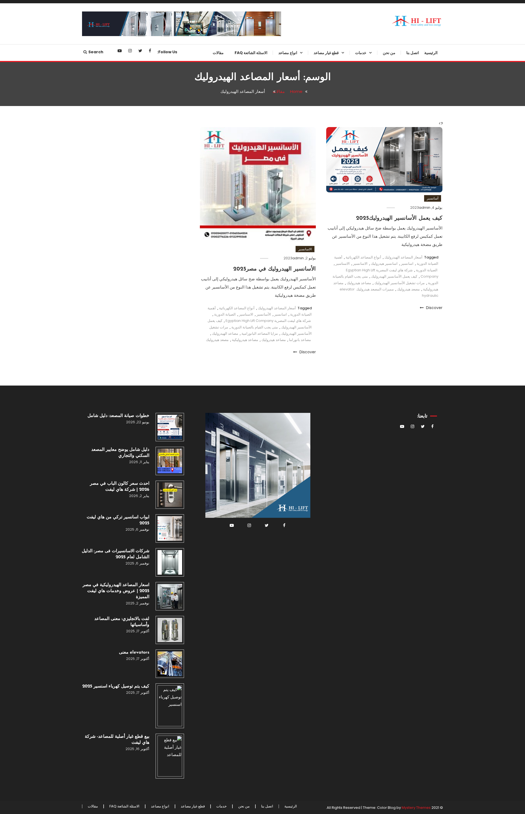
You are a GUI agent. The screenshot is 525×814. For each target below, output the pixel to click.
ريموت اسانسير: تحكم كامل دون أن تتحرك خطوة (316, 395)
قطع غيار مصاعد (326, 52)
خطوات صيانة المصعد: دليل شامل (118, 416)
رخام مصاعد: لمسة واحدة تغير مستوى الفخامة (320, 359)
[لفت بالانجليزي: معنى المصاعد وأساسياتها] (170, 630)
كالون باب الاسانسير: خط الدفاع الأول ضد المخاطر (319, 337)
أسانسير (432, 198)
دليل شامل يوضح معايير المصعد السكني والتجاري (120, 453)
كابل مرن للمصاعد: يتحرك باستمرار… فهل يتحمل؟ (323, 506)
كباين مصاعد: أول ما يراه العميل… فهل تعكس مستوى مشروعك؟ (317, 72)
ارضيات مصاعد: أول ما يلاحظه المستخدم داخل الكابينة (320, 484)
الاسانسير (360, 263)
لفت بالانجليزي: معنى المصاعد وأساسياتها (121, 622)
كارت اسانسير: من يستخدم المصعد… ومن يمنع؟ (323, 227)
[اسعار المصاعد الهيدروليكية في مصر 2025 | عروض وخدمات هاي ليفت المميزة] (170, 596)
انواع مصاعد (287, 52)
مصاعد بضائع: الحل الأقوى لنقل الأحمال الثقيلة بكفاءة (278, 94)
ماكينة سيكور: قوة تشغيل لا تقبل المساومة (319, 595)
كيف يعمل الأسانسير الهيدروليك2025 (399, 218)
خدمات (360, 52)
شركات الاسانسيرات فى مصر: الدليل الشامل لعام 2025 (115, 554)
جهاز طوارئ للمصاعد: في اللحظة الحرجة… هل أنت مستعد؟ (318, 94)
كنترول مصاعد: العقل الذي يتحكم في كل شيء (315, 617)
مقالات (218, 52)
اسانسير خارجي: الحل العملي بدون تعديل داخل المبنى (275, 160)
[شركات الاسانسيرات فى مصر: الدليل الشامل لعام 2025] (170, 562)
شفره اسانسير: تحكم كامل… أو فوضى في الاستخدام (319, 440)
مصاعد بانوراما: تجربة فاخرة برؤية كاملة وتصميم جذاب (276, 249)
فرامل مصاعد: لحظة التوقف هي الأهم (319, 293)
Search (95, 52)
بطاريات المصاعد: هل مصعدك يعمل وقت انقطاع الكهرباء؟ (316, 418)
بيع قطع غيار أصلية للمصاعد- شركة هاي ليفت (117, 739)
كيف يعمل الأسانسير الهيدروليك (394, 276)
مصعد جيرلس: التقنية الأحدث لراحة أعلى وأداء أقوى (275, 138)
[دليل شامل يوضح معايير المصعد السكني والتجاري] (170, 461)
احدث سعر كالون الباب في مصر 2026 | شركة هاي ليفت (119, 486)
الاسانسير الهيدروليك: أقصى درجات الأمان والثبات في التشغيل (275, 116)
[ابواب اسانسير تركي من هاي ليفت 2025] (170, 528)
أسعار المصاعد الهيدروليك (403, 257)
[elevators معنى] (170, 664)
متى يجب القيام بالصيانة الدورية (254, 327)
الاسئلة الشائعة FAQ (251, 52)
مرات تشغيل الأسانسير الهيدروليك (399, 283)
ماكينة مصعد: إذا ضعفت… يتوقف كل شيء (315, 271)
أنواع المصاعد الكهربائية (363, 257)
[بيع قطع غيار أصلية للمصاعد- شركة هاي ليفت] (170, 756)
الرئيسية (431, 52)
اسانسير (407, 263)
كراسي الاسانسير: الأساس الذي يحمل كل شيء (319, 573)
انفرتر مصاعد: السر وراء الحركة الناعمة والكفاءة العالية (319, 182)
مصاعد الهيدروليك (225, 333)
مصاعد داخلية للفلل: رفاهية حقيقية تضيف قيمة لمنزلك (275, 182)
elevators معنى (134, 652)
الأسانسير (263, 314)
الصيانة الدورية (427, 270)
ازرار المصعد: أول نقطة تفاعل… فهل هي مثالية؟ (315, 550)
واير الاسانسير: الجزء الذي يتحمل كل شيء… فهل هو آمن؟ (315, 462)
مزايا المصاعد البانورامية (259, 333)
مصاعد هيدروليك (359, 283)
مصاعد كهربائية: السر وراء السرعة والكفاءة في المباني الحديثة (276, 271)
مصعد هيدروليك (408, 289)
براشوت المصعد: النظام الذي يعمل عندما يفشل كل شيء (317, 116)
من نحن (389, 52)
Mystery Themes (416, 807)
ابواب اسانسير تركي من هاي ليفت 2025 (118, 520)
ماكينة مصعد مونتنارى (327, 377)
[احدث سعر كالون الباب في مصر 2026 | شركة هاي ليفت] (170, 495)
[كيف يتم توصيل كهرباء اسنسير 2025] (170, 705)
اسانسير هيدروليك (384, 263)
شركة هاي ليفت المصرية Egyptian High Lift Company (268, 320)
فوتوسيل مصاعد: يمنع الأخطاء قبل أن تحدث (317, 249)
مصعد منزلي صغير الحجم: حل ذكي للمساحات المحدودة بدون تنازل (275, 204)
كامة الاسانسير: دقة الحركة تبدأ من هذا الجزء (316, 204)
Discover (433, 307)
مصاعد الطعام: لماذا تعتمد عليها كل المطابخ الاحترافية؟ (276, 227)
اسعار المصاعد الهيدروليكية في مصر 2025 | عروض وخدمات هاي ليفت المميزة (116, 591)
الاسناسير (246, 314)
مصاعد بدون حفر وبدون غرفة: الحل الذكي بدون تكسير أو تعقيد (275, 72)
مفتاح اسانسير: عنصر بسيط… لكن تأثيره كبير (317, 528)
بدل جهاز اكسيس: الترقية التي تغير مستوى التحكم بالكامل (317, 661)
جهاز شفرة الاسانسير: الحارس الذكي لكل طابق (320, 138)
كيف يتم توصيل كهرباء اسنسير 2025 (115, 686)
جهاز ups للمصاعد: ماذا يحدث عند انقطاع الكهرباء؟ (317, 160)
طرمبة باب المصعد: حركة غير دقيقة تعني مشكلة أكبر (316, 315)
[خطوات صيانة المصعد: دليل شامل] (170, 427)
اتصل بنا (412, 52)
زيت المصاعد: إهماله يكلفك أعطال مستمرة (317, 639)
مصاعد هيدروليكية (245, 339)
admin (424, 207)
